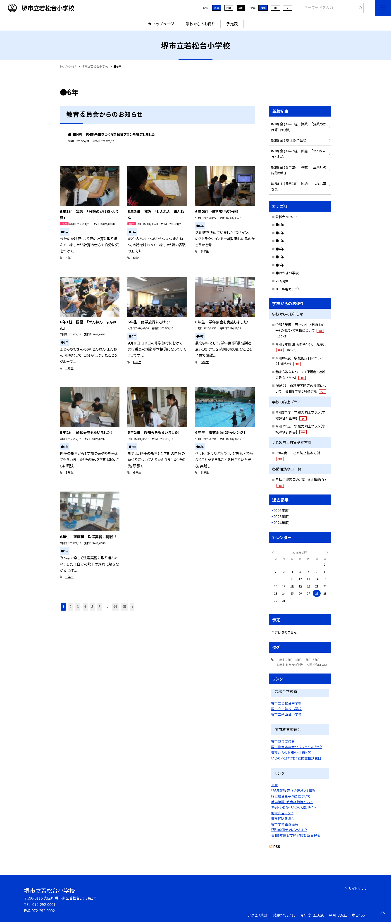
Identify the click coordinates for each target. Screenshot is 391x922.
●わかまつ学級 (287, 272)
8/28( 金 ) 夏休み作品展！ (289, 140)
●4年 (279, 248)
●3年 (279, 240)
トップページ (163, 23)
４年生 (307, 659)
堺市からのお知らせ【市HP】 (291, 752)
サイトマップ (357, 888)
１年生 (281, 659)
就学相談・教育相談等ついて (292, 801)
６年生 (69, 258)
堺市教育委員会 (283, 741)
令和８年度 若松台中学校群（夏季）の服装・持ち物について (299, 330)
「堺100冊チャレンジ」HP (289, 829)
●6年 (279, 265)
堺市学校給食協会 (284, 824)
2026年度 (281, 510)
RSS (276, 846)
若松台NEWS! (318, 664)
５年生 (316, 659)
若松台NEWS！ (286, 216)
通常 (216, 8)
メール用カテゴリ (287, 289)
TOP (274, 784)
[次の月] (327, 552)
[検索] (360, 7)
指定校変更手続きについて (290, 796)
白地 (228, 8)
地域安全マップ (282, 812)
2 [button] (71, 606)
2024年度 (281, 522)
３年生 (299, 659)
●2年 (279, 232)
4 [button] (85, 606)
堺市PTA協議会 (282, 818)
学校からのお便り (200, 23)
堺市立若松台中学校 (286, 703)
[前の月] (273, 552)
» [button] (132, 606)
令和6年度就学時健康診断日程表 (295, 835)
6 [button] (99, 606)
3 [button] (78, 606)
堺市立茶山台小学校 (286, 714)
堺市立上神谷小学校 (286, 708)
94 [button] (115, 606)
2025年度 (281, 516)
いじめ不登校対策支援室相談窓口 (296, 758)
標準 (263, 8)
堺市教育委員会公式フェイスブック (296, 746)
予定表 (232, 23)
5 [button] (92, 606)
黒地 (240, 8)
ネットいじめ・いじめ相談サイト (293, 807)
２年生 (290, 659)
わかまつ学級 (294, 664)
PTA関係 (281, 281)
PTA (306, 664)
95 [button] (124, 606)
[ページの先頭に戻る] (382, 913)
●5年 (279, 256)
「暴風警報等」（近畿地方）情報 (293, 790)
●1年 (279, 224)
